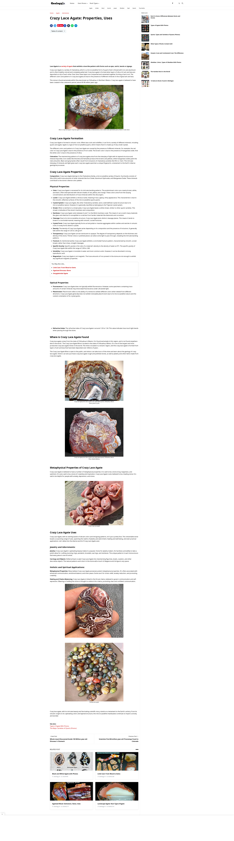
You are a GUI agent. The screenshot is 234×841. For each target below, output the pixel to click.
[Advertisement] (94, 50)
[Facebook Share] (51, 25)
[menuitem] (72, 3)
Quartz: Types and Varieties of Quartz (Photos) (165, 34)
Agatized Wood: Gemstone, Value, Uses (66, 804)
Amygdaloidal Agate (60, 273)
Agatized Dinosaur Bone (62, 270)
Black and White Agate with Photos (65, 774)
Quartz (134, 8)
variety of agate (67, 66)
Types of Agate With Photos (59, 726)
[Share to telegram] (75, 25)
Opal (128, 8)
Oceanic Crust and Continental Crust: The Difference (167, 53)
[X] (175, 3)
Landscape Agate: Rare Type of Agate (111, 804)
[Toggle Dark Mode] (179, 3)
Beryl (103, 8)
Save (61, 25)
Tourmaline (142, 8)
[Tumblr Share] (68, 25)
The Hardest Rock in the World (160, 71)
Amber (97, 8)
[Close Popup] (2, 814)
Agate (90, 8)
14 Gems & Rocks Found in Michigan (162, 81)
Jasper (115, 8)
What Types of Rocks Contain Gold (161, 44)
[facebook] (172, 3)
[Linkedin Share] (64, 25)
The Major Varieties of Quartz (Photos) (63, 728)
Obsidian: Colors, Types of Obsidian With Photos (166, 62)
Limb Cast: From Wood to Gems (64, 268)
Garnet (109, 8)
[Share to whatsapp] (72, 25)
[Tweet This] (55, 25)
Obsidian (122, 8)
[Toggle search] (182, 3)
